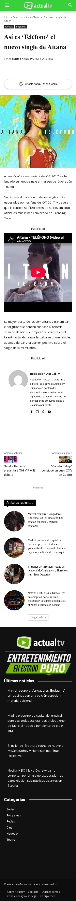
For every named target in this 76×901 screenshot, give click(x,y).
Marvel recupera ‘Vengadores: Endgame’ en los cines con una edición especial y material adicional (45, 520)
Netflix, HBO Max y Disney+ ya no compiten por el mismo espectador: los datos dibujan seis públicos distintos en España (46, 599)
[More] (45, 69)
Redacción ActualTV (21, 58)
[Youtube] (49, 410)
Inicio (7, 17)
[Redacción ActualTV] (18, 392)
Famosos (18, 17)
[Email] (17, 69)
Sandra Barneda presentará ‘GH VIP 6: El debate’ (19, 470)
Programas (21, 26)
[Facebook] (27, 69)
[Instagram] (37, 410)
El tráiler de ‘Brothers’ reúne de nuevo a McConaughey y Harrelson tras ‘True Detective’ (48, 570)
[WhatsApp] (8, 69)
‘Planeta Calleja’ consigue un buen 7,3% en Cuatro (57, 470)
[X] (36, 69)
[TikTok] (43, 410)
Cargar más (36, 617)
